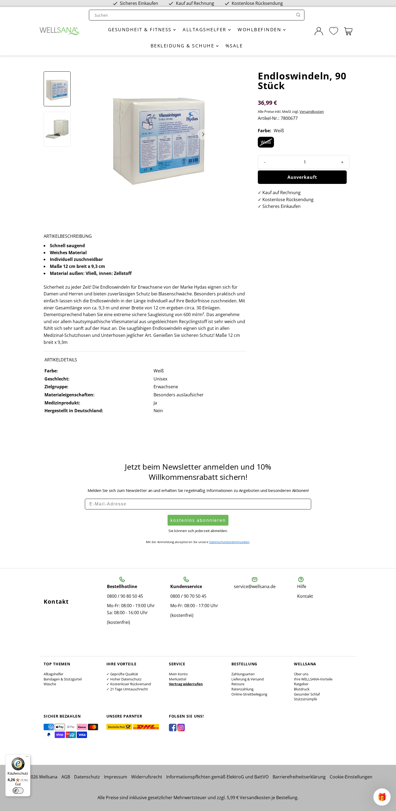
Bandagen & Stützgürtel (63, 679)
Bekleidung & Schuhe (183, 46)
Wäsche (50, 683)
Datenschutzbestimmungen (229, 542)
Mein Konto (178, 674)
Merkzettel (177, 679)
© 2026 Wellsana (40, 777)
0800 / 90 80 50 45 (125, 596)
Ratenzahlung (242, 689)
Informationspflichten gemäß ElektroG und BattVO (217, 777)
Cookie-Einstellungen (351, 777)
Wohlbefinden (260, 29)
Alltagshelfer (205, 29)
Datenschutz (87, 777)
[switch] (18, 790)
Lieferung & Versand (247, 679)
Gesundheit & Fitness (140, 29)
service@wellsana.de (255, 586)
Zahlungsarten (243, 674)
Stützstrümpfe (305, 699)
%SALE (234, 46)
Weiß (266, 142)
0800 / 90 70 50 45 (188, 596)
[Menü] (27, 757)
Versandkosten (312, 111)
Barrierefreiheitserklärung (299, 777)
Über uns (301, 674)
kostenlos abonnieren (198, 520)
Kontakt (305, 596)
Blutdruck (302, 689)
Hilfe (301, 586)
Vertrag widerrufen (186, 683)
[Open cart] (348, 31)
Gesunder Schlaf (307, 694)
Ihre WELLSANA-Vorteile (313, 679)
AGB (65, 777)
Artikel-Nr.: (268, 118)
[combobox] (191, 15)
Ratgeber (301, 683)
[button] (382, 797)
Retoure (237, 683)
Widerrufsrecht (146, 777)
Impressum (115, 777)
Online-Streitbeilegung (249, 694)
